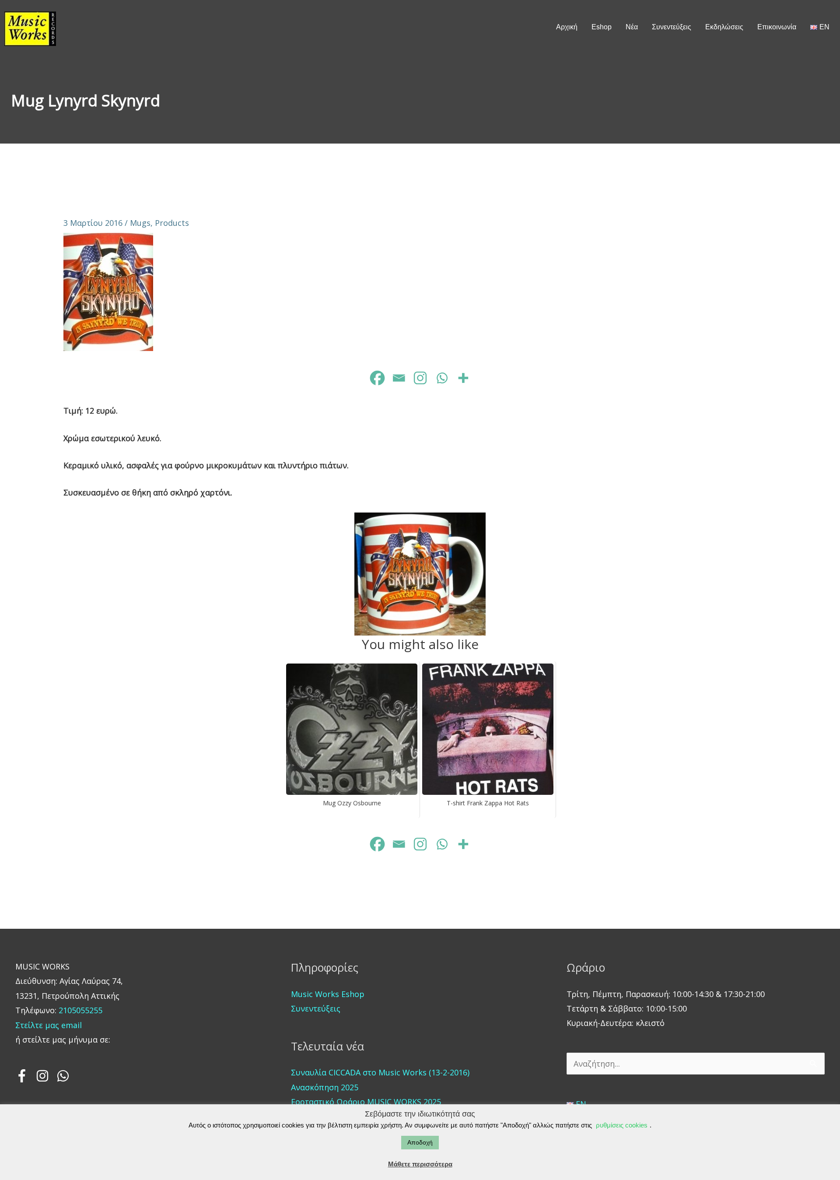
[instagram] (45, 1075)
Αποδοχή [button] (420, 1142)
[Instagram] (420, 378)
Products (172, 223)
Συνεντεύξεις (315, 1008)
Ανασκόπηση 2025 (324, 1087)
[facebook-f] (24, 1075)
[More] (463, 378)
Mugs (140, 223)
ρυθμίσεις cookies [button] (622, 1125)
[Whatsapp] (442, 378)
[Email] (399, 378)
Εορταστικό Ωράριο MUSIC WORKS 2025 (366, 1101)
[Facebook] (377, 378)
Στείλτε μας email (48, 1025)
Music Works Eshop (327, 994)
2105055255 (79, 1010)
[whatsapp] (63, 1075)
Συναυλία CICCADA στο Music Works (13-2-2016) (380, 1072)
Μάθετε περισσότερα (420, 1164)
